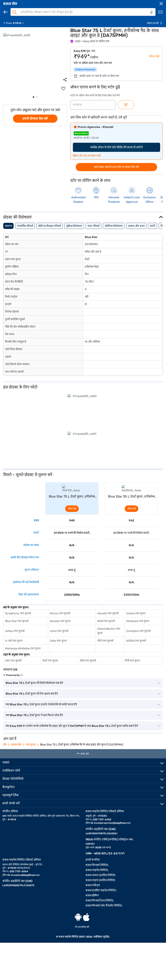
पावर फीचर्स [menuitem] (93, 226)
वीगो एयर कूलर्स (105, 640)
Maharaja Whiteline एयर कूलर (23, 648)
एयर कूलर (31, 744)
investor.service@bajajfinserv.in (112, 823)
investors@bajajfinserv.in (25, 875)
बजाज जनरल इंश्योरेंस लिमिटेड (100, 875)
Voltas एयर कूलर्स (14, 631)
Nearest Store (81, 133)
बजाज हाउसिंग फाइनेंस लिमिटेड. (101, 890)
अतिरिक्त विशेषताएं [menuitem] (114, 226)
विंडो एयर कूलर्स (88, 660)
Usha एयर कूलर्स (59, 631)
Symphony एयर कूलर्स (18, 613)
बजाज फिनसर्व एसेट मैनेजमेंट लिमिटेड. (104, 905)
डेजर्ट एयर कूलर (50, 660)
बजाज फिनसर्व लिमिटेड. (97, 865)
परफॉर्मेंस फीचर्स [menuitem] (25, 226)
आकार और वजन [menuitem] (136, 226)
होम (5, 744)
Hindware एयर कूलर (137, 621)
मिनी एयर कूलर (132, 660)
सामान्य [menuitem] (8, 226)
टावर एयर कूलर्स (13, 660)
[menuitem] (15, 23)
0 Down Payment (85, 69)
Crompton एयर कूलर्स (138, 631)
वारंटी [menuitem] (152, 226)
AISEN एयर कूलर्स (136, 640)
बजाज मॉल (10, 4)
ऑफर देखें (72, 508)
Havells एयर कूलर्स (107, 613)
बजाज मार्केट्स (93, 885)
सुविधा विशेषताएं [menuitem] (74, 226)
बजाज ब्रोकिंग (92, 895)
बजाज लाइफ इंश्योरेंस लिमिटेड (100, 880)
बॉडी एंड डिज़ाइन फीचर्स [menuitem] (49, 226)
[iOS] (86, 917)
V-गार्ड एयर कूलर (14, 640)
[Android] (78, 917)
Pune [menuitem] (9, 23)
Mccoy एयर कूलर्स (60, 613)
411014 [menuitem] (17, 23)
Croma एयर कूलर (136, 613)
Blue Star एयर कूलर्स (16, 621)
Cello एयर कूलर (58, 640)
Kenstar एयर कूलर (60, 621)
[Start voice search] (151, 12)
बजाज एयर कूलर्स (106, 621)
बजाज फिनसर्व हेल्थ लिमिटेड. (100, 900)
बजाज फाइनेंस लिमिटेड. (97, 870)
